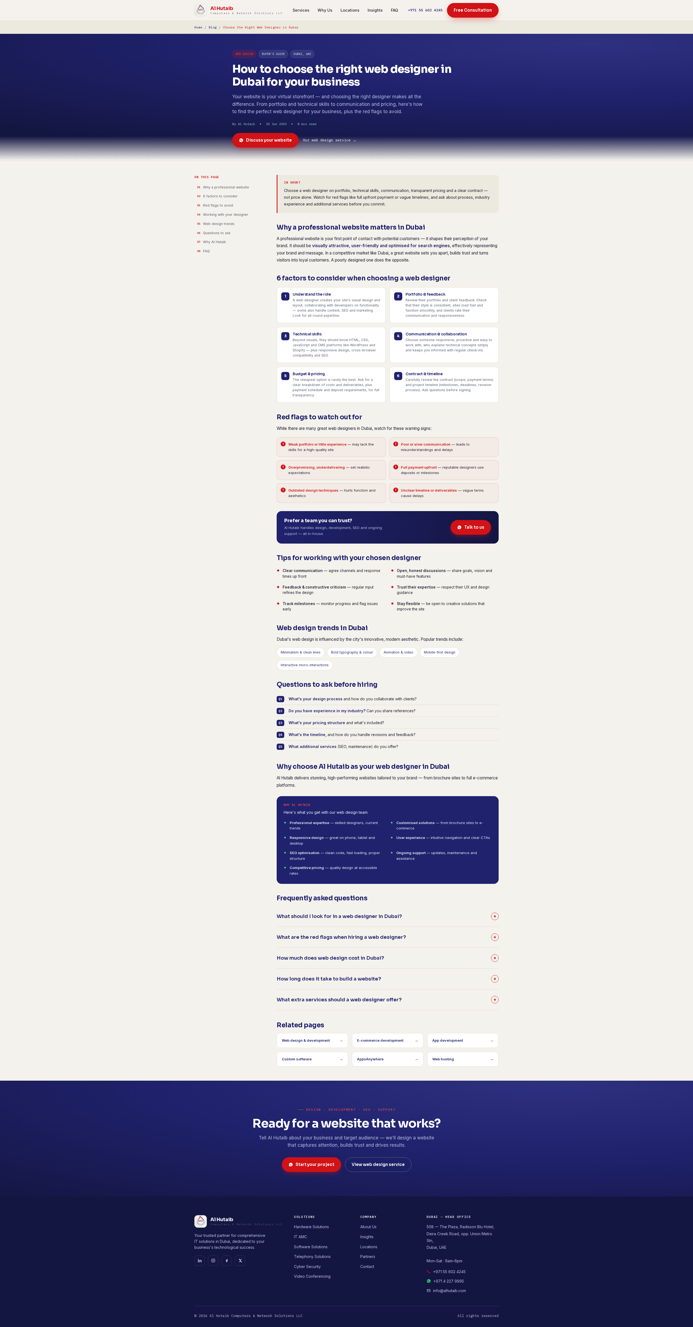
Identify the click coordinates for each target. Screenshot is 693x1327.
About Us (368, 1226)
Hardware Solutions (311, 1226)
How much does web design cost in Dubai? (386, 958)
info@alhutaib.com (449, 1290)
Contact (367, 1266)
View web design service (378, 1164)
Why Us (325, 10)
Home (198, 27)
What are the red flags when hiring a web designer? (386, 937)
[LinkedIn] (199, 1261)
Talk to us (474, 527)
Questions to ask (217, 233)
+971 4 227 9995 (448, 1281)
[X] (240, 1261)
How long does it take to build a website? (386, 979)
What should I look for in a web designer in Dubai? (386, 916)
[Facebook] (226, 1261)
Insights (375, 10)
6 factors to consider (220, 196)
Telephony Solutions (312, 1256)
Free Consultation (473, 10)
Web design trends (218, 224)
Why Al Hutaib (214, 242)
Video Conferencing (312, 1276)
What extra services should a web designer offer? (386, 1000)
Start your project (315, 1164)
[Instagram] (213, 1261)
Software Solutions (311, 1246)
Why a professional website (226, 187)
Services (301, 10)
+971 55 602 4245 (425, 10)
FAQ (394, 10)
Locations (350, 10)
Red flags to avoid (218, 205)
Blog (213, 27)
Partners (367, 1256)
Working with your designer (225, 215)
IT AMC (300, 1236)
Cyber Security (307, 1266)
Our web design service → (329, 140)
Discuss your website (269, 140)
